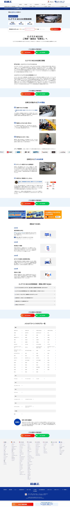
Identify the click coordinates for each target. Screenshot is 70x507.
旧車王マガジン (57, 489)
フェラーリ (37, 445)
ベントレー (21, 446)
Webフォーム (16, 232)
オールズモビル (30, 461)
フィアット (37, 447)
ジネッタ (21, 460)
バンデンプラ (21, 459)
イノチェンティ (22, 471)
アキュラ (29, 466)
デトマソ (37, 452)
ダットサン (5, 446)
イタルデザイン (38, 454)
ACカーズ (29, 447)
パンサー (21, 473)
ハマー (29, 454)
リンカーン (29, 460)
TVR (20, 455)
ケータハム (21, 447)
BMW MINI (13, 457)
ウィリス (29, 479)
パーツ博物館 (64, 489)
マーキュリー (29, 455)
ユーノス (5, 464)
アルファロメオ (38, 446)
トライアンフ (21, 454)
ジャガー (21, 450)
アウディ (13, 454)
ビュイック (29, 459)
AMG (12, 451)
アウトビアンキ (38, 455)
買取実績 (26, 4)
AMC (28, 476)
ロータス (21, 451)
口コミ (31, 4)
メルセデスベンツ (14, 446)
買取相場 (20, 4)
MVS (44, 447)
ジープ (29, 452)
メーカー (23, 29)
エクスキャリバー (30, 464)
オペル (13, 456)
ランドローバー (22, 457)
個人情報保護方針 (42, 489)
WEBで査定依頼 (22, 504)
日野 (4, 461)
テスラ (29, 470)
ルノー (45, 446)
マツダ (5, 451)
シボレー (29, 446)
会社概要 (49, 4)
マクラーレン (21, 452)
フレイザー (61, 452)
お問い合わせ (49, 489)
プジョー (45, 445)
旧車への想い (43, 4)
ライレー (21, 469)
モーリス (21, 466)
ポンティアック (30, 456)
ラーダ (61, 445)
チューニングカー (62, 450)
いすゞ (5, 452)
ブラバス (13, 447)
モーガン (21, 461)
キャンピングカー (62, 446)
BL (20, 470)
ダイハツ (5, 457)
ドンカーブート (62, 451)
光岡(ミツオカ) (6, 454)
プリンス (5, 447)
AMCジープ (29, 478)
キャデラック (29, 451)
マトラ (45, 450)
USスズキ (29, 475)
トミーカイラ (6, 456)
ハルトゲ (13, 460)
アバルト (37, 451)
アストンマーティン (22, 445)
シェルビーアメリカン (31, 457)
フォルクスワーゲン (14, 455)
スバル (5, 455)
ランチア (37, 450)
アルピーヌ (45, 451)
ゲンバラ (13, 452)
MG (20, 462)
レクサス (5, 462)
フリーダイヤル (22, 232)
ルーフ (13, 445)
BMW (12, 450)
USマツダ (29, 474)
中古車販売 (35, 491)
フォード (29, 445)
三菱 (4, 450)
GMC (28, 450)
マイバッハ (13, 459)
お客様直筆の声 (37, 4)
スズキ (5, 459)
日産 (4, 445)
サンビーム (21, 464)
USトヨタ (29, 465)
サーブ (53, 445)
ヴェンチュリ (45, 452)
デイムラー (21, 465)
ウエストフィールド (22, 474)
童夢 (4, 460)
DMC (28, 462)
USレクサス (29, 469)
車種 (38, 29)
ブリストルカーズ (22, 456)
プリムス (29, 473)
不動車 (61, 454)
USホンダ (29, 471)
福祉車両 (61, 447)
